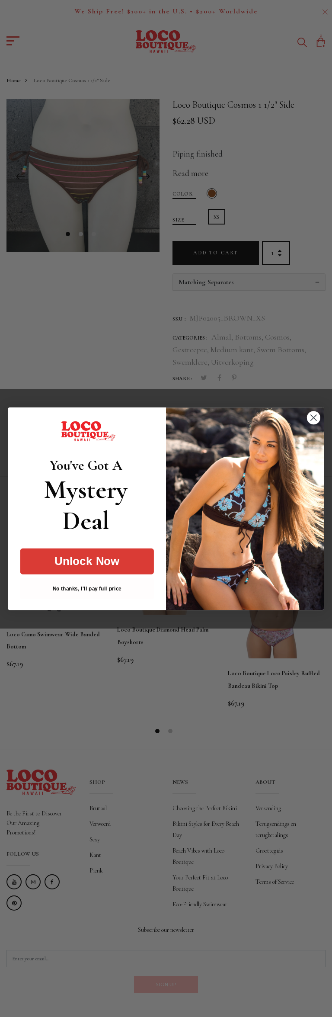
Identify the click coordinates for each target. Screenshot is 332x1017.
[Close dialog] (313, 418)
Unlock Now (87, 561)
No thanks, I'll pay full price (87, 588)
